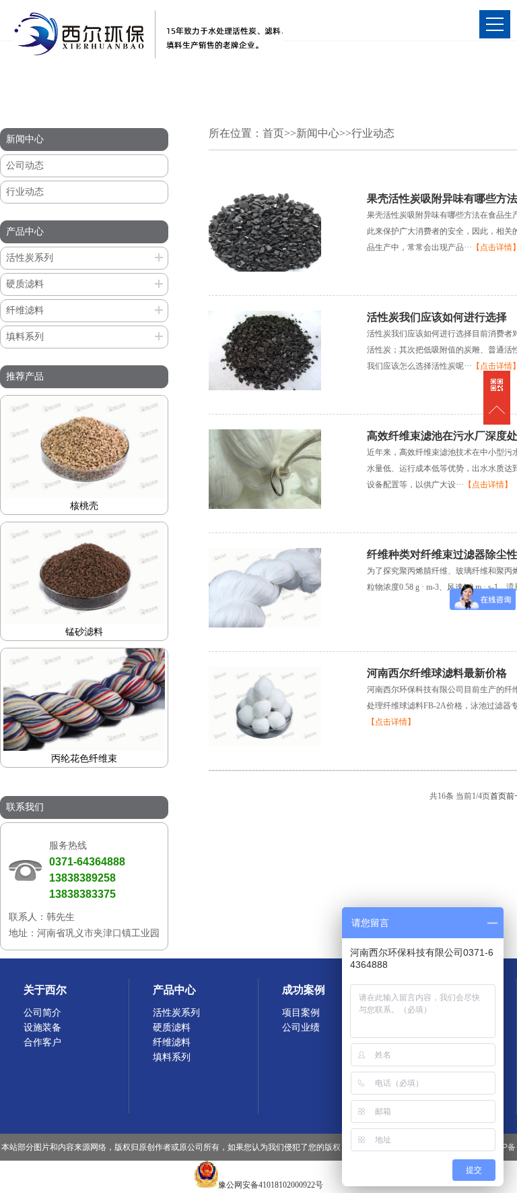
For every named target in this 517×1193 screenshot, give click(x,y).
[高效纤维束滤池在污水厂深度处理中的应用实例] (265, 506)
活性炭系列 (29, 258)
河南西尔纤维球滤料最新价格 (437, 673)
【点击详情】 (488, 484)
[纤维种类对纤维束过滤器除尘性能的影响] (265, 625)
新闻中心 (317, 133)
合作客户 (42, 1042)
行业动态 (25, 192)
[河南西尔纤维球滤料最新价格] (265, 743)
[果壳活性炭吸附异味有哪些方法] (265, 269)
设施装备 (42, 1027)
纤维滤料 (25, 310)
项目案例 (301, 1013)
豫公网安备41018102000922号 (270, 1185)
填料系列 (25, 337)
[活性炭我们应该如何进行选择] (265, 387)
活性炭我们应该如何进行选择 (437, 317)
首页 (273, 133)
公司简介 (42, 1013)
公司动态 (25, 165)
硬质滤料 (25, 284)
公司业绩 (301, 1027)
